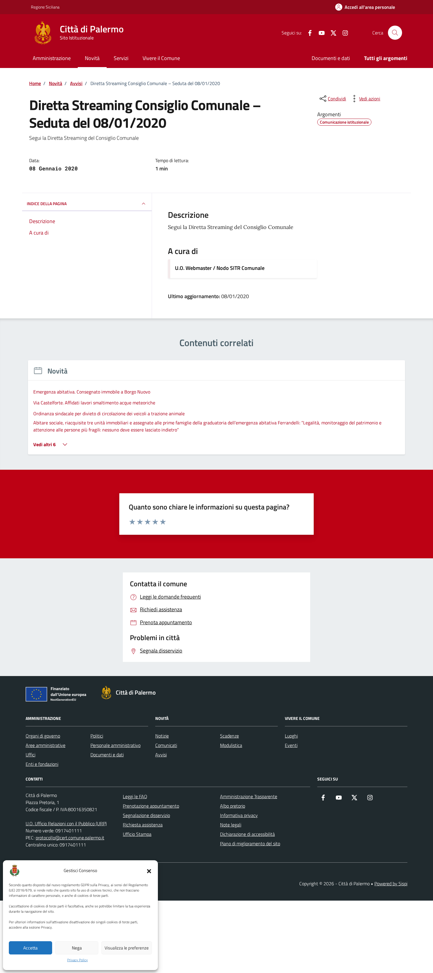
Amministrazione (52, 58)
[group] (216, 411)
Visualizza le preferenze (127, 947)
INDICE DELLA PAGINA (47, 203)
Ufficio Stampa (137, 834)
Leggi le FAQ (135, 796)
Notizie (162, 735)
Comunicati (166, 745)
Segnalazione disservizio (146, 815)
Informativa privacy (239, 815)
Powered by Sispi (390, 883)
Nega (77, 947)
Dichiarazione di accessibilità (247, 834)
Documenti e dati (331, 58)
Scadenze (229, 735)
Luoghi (291, 735)
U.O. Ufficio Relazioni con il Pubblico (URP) (66, 823)
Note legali (230, 824)
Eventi (291, 745)
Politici (96, 735)
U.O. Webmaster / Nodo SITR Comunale (220, 268)
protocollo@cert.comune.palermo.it (70, 837)
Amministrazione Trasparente (248, 796)
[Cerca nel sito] (395, 33)
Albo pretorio (232, 805)
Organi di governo (43, 735)
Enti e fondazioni (42, 764)
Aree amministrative (45, 745)
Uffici (30, 754)
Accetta (30, 947)
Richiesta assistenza (143, 824)
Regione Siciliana (45, 7)
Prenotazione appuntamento (151, 805)
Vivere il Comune (161, 58)
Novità (92, 58)
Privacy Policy (77, 960)
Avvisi (161, 754)
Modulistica (231, 745)
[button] (149, 871)
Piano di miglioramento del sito (250, 843)
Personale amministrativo (115, 745)
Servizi (121, 58)
